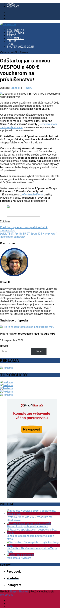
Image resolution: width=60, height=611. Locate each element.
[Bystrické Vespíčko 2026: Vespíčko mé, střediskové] (33, 513)
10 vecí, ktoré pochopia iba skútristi (27, 526)
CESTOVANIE (15, 38)
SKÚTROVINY (15, 29)
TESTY (11, 35)
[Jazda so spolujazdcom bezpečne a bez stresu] (33, 532)
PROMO (27, 87)
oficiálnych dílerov (32, 194)
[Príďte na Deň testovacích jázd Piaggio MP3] (27, 326)
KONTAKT (13, 6)
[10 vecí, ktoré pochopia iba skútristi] (29, 523)
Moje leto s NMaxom (19, 557)
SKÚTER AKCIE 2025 (20, 46)
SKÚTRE (12, 41)
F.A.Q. (10, 44)
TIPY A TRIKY (15, 32)
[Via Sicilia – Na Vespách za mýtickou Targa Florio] (33, 545)
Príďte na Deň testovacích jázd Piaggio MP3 (28, 333)
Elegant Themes (19, 591)
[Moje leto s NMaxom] (20, 554)
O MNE (11, 3)
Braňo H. (15, 87)
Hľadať (4, 346)
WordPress (6, 594)
